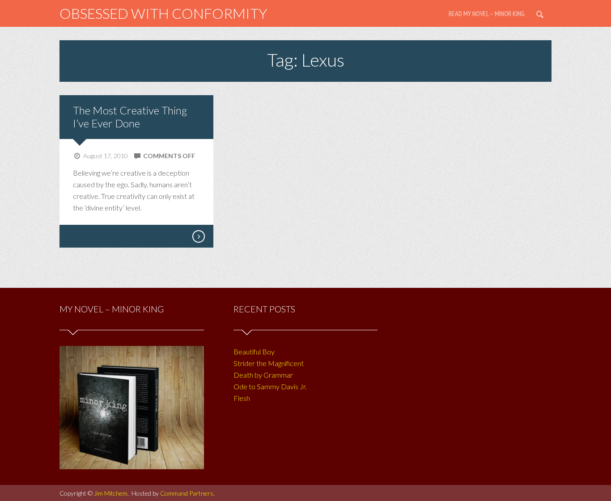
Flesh (241, 398)
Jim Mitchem (110, 493)
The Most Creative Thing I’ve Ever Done (130, 117)
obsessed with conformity (163, 13)
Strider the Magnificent (268, 363)
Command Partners (186, 493)
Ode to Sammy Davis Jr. (270, 386)
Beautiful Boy (254, 351)
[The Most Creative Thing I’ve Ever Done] (198, 236)
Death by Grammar (263, 374)
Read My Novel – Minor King (487, 13)
